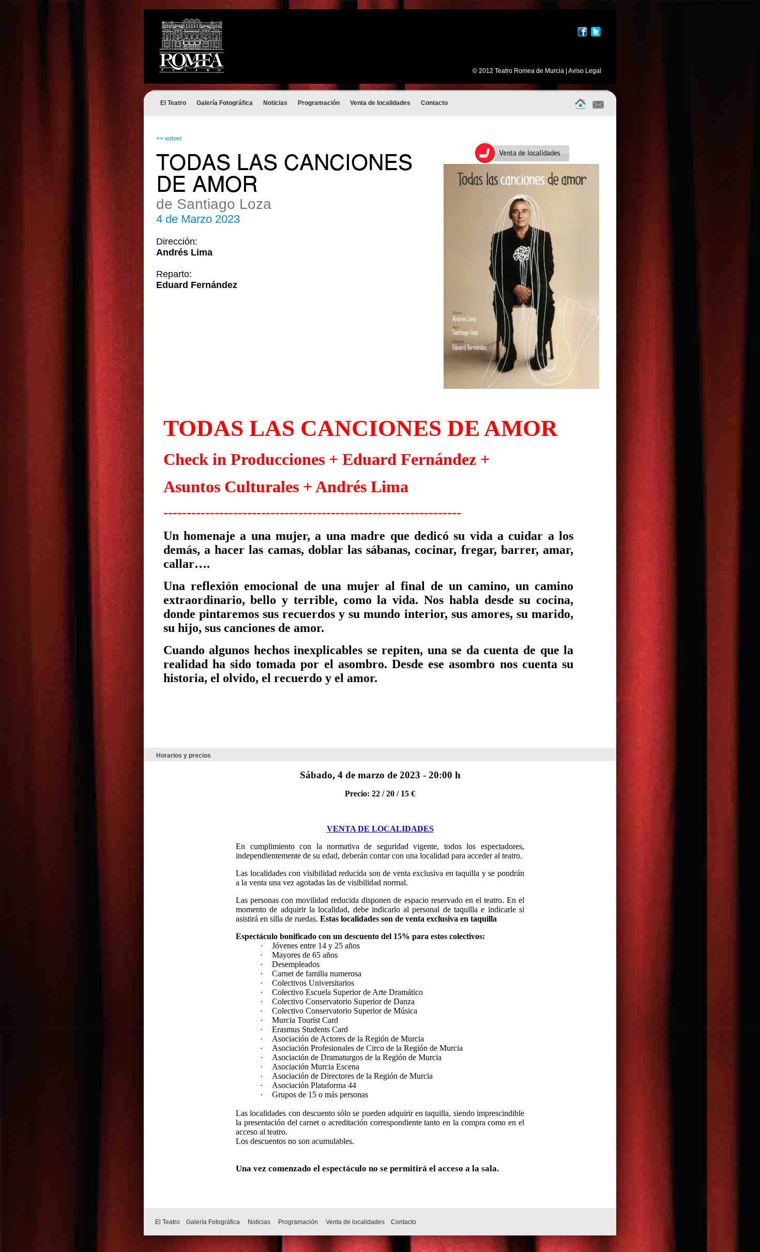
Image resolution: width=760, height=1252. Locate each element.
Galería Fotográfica (224, 103)
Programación (319, 103)
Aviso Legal (584, 70)
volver (173, 138)
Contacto (434, 103)
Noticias (275, 103)
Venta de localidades (380, 103)
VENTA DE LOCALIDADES (380, 828)
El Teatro (173, 103)
